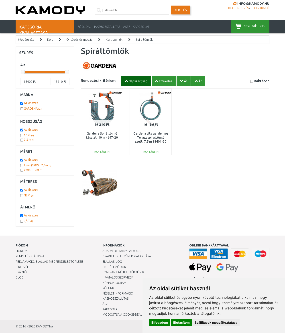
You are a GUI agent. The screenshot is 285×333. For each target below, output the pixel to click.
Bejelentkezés (238, 7)
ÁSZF (126, 26)
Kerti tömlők (114, 39)
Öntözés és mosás (79, 39)
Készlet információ (117, 293)
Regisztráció (260, 7)
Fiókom (21, 251)
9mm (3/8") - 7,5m (37, 165)
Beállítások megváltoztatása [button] (216, 322)
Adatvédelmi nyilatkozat (122, 251)
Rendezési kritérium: (98, 80)
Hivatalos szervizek (117, 277)
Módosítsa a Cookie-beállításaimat (130, 314)
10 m (29, 135)
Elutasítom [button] (181, 322)
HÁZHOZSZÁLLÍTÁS (107, 26)
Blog (20, 277)
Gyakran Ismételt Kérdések (123, 272)
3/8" (28, 221)
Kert (50, 39)
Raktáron (261, 81)
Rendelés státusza (30, 256)
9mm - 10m (33, 170)
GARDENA (33, 108)
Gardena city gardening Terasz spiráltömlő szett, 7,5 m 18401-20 (150, 137)
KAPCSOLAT (141, 26)
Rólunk (108, 288)
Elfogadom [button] (159, 322)
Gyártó (21, 272)
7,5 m (29, 139)
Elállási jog (112, 261)
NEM (29, 195)
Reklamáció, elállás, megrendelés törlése (49, 261)
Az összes (31, 103)
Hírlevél (22, 267)
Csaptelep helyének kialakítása (126, 256)
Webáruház (26, 39)
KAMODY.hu (44, 326)
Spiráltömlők (144, 39)
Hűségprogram (114, 283)
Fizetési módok (114, 267)
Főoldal (84, 26)
